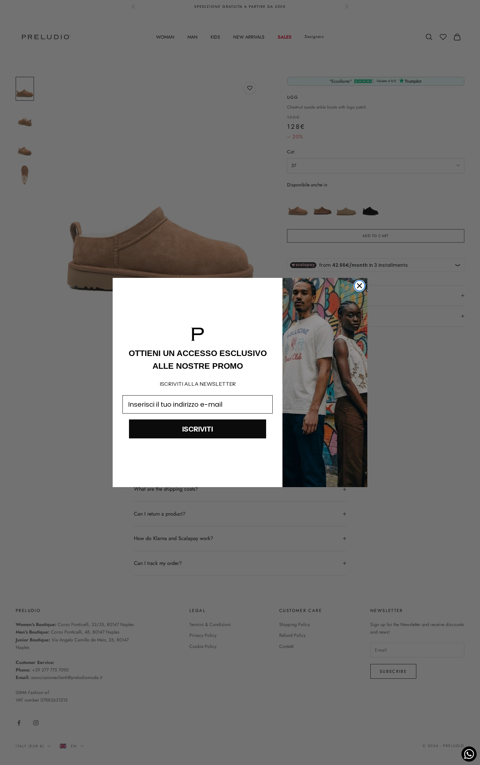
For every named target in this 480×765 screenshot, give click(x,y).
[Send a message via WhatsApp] (469, 754)
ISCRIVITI (197, 429)
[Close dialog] (359, 285)
